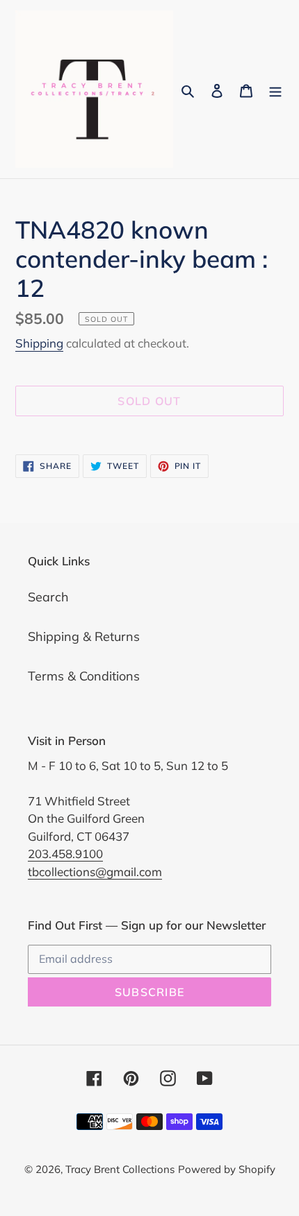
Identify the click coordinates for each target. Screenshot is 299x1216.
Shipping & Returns (84, 636)
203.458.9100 (65, 853)
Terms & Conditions (84, 676)
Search (48, 597)
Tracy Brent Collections (120, 1169)
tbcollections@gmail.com (95, 871)
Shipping (39, 343)
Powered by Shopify (226, 1169)
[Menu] (275, 89)
